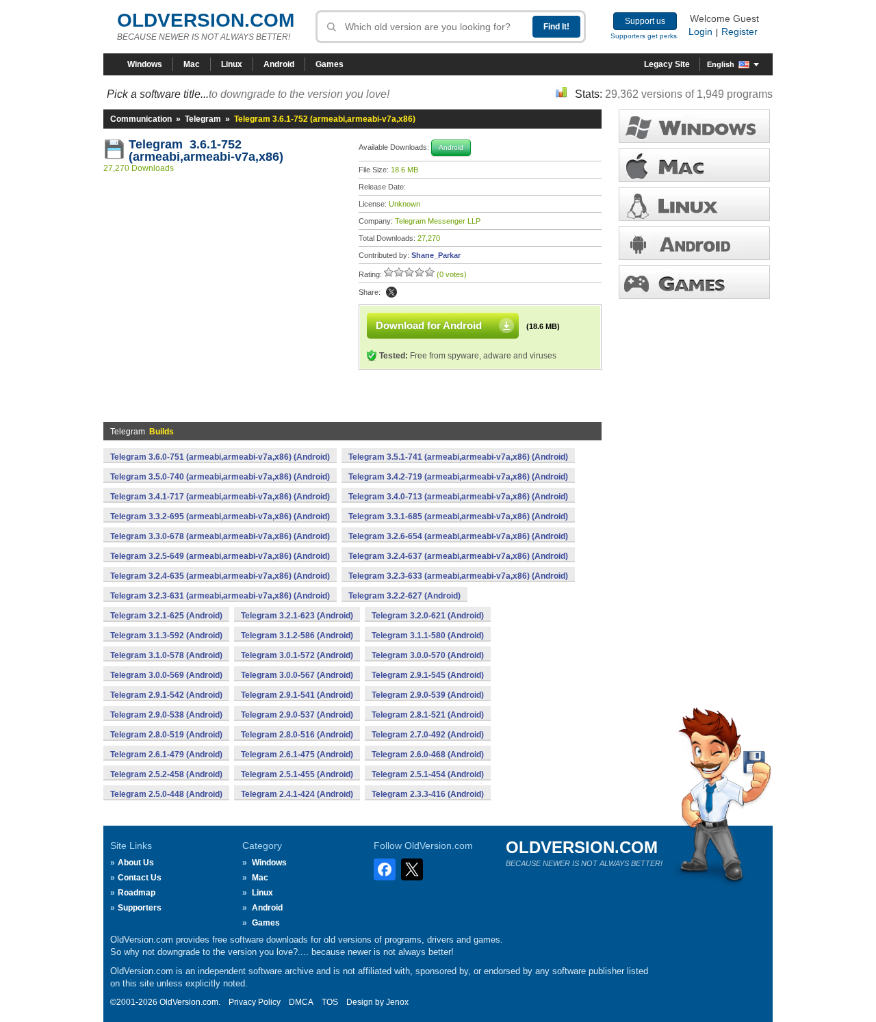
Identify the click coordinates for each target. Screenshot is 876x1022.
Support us (645, 21)
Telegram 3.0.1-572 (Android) (297, 655)
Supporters (140, 908)
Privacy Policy (255, 1002)
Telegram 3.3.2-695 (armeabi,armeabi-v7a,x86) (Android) (220, 516)
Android (278, 64)
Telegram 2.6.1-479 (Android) (166, 754)
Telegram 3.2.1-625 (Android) (166, 615)
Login (700, 31)
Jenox (397, 1002)
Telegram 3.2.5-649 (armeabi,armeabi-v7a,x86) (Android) (220, 556)
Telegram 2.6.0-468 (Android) (428, 754)
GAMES (694, 282)
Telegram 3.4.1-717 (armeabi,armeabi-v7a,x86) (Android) (220, 496)
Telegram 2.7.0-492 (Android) (428, 734)
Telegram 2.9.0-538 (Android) (166, 715)
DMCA (301, 1002)
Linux (231, 64)
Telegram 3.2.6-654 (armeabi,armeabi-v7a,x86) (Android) (458, 536)
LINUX (694, 204)
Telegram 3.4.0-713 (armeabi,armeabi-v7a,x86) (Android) (458, 496)
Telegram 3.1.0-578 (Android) (166, 655)
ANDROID (694, 243)
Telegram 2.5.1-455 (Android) (297, 774)
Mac (191, 64)
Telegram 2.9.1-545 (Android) (428, 675)
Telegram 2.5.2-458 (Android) (166, 774)
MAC (694, 165)
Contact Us (140, 877)
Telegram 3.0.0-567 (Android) (297, 675)
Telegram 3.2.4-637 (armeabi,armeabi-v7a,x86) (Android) (458, 556)
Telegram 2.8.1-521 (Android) (428, 715)
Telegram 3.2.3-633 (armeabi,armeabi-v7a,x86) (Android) (458, 576)
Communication (141, 119)
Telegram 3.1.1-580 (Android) (428, 635)
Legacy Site (667, 64)
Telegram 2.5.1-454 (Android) (428, 774)
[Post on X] (391, 292)
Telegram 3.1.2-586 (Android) (297, 635)
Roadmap (136, 892)
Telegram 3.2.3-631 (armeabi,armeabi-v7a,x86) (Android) (220, 596)
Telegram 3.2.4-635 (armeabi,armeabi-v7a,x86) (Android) (220, 576)
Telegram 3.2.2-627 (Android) (404, 596)
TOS (330, 1002)
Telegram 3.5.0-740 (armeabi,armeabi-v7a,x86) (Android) (220, 477)
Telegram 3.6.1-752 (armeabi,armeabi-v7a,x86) (206, 150)
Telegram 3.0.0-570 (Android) (428, 655)
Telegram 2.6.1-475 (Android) (297, 754)
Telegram (203, 119)
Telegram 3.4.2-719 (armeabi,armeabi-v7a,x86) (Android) (458, 477)
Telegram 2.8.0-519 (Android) (166, 734)
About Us (136, 862)
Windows (144, 64)
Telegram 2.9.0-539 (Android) (428, 695)
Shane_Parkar (436, 255)
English (720, 64)
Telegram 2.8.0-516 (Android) (297, 734)
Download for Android (429, 325)
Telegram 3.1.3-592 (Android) (166, 635)
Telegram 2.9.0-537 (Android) (297, 715)
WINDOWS (694, 126)
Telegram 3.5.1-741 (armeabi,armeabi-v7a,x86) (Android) (458, 457)
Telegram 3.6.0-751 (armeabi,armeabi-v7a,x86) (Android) (220, 457)
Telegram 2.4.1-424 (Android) (297, 794)
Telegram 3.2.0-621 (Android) (428, 615)
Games (329, 64)
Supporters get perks (643, 36)
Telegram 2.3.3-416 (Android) (428, 794)
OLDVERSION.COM (205, 20)
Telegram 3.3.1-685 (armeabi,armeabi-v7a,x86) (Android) (458, 516)
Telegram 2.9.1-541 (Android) (297, 695)
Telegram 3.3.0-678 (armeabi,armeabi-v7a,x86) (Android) (220, 536)
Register (739, 31)
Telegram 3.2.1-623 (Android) (297, 615)
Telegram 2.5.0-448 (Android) (166, 794)
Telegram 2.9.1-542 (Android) (166, 695)
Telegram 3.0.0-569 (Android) (166, 675)
